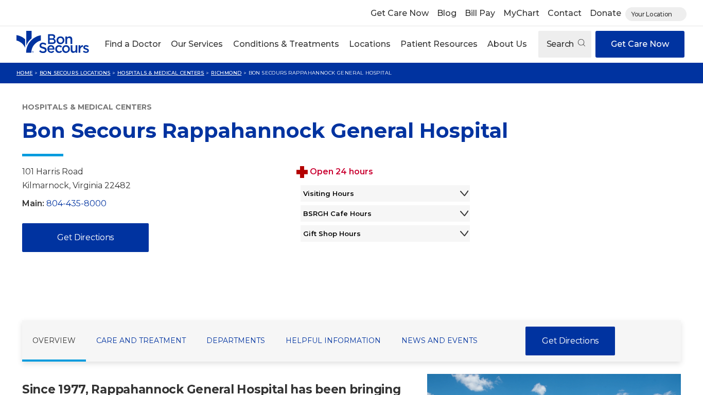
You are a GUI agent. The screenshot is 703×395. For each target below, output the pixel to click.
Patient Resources (439, 44)
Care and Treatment (141, 340)
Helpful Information (333, 340)
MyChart (521, 13)
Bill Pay (480, 13)
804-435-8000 (76, 203)
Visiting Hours (328, 193)
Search (561, 44)
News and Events (439, 340)
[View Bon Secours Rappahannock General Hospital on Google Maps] (588, 234)
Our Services (197, 44)
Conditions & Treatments (286, 44)
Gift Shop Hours (332, 233)
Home (24, 73)
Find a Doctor (132, 44)
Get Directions (85, 237)
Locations (370, 44)
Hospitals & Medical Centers (160, 73)
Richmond (226, 73)
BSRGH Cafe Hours (337, 213)
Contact (565, 13)
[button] (133, 44)
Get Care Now (400, 13)
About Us (507, 44)
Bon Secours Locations (75, 73)
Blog (446, 13)
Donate (605, 13)
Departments (235, 340)
